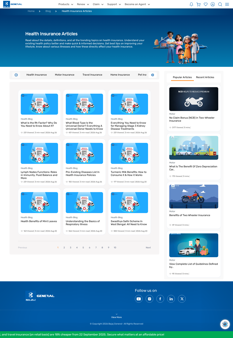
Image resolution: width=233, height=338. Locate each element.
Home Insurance (120, 74)
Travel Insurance (92, 74)
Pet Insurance (146, 74)
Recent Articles (205, 77)
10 (115, 247)
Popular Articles (182, 77)
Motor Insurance (64, 74)
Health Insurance (36, 74)
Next (153, 75)
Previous (16, 75)
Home (31, 11)
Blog (48, 11)
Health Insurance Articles (77, 11)
